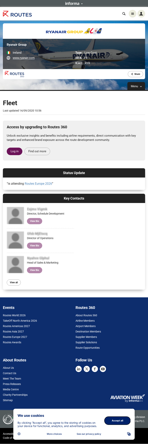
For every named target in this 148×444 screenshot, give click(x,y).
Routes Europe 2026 (38, 183)
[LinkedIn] (79, 369)
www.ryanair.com (24, 58)
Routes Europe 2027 (15, 336)
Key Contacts (74, 198)
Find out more (37, 151)
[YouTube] (103, 369)
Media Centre (11, 389)
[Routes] (17, 14)
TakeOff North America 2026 (20, 320)
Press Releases (12, 384)
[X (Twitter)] (87, 369)
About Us (8, 367)
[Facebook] (95, 369)
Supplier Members (86, 336)
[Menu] (132, 14)
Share (137, 74)
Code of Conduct (13, 437)
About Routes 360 (86, 315)
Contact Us (9, 373)
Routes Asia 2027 (13, 331)
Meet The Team (12, 378)
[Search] (124, 14)
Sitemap (8, 400)
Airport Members (86, 326)
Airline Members (85, 320)
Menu (135, 86)
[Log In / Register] (141, 14)
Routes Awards (12, 342)
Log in (14, 151)
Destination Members (88, 331)
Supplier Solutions (86, 342)
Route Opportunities (88, 347)
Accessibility (10, 433)
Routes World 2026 (14, 315)
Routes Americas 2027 (16, 326)
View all (14, 282)
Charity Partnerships (15, 394)
